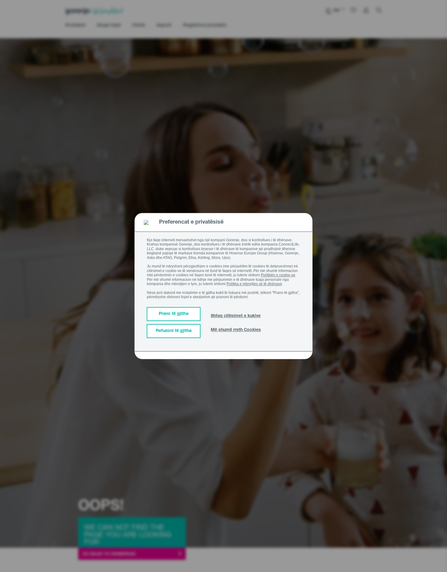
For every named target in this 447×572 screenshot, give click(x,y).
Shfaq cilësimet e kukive (236, 316)
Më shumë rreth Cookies (236, 330)
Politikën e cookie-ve (278, 275)
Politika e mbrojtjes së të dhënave (254, 284)
